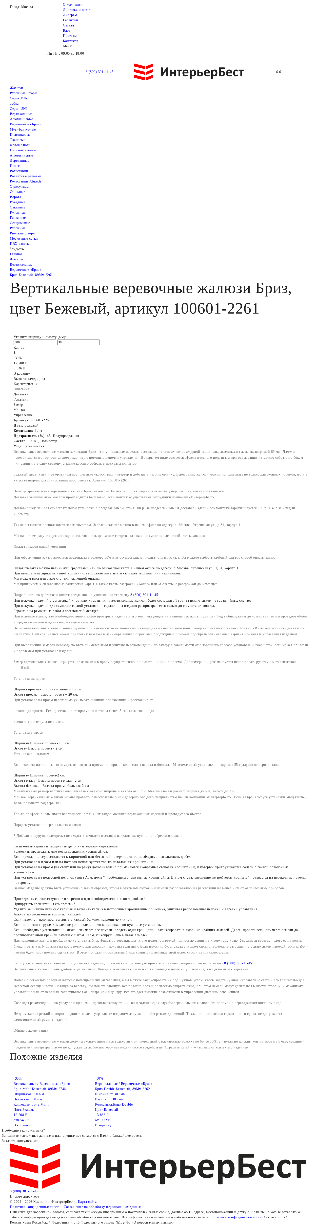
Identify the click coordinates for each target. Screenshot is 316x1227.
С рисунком (19, 186)
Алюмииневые (21, 119)
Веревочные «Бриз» (25, 124)
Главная (16, 254)
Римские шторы (22, 233)
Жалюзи (16, 88)
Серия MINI (19, 98)
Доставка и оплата (78, 10)
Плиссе (15, 166)
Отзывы (69, 25)
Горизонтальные (23, 150)
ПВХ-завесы (19, 244)
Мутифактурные (23, 129)
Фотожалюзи (20, 145)
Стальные (17, 192)
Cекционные (20, 223)
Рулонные (17, 212)
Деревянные (19, 160)
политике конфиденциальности (237, 1217)
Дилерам (70, 15)
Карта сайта (87, 1202)
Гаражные (18, 218)
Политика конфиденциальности (35, 1207)
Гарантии (70, 20)
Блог (66, 30)
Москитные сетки (24, 238)
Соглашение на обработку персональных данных (103, 1207)
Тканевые (17, 140)
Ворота (15, 197)
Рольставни (19, 171)
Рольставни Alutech (25, 181)
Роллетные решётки (25, 176)
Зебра (14, 103)
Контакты (70, 41)
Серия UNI (18, 109)
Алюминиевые (21, 155)
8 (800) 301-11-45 (100, 72)
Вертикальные (21, 114)
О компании (72, 4)
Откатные (17, 207)
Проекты (70, 36)
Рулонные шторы (23, 93)
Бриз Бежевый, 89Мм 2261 (31, 275)
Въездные (17, 202)
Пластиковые (20, 134)
